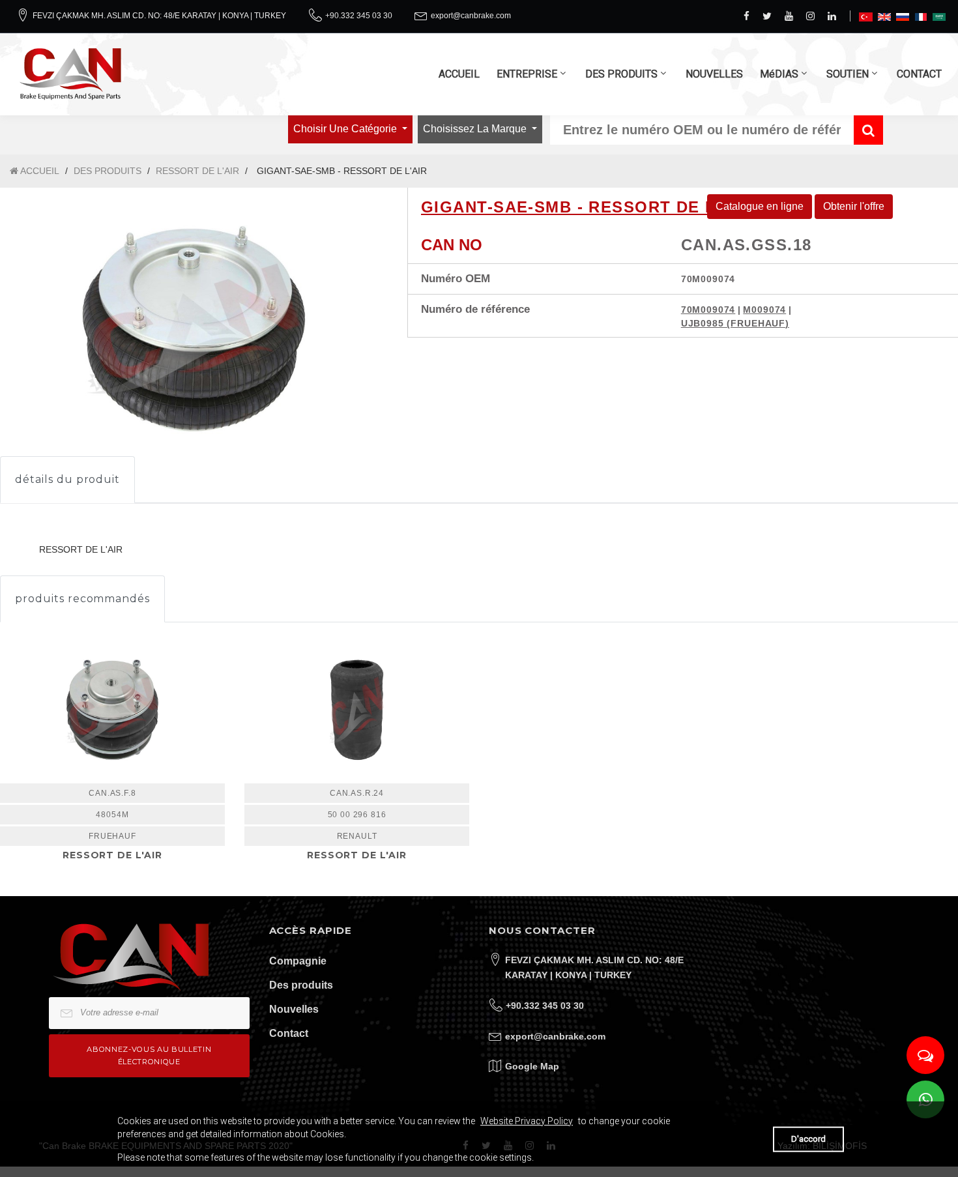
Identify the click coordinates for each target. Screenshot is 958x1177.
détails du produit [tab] (67, 479)
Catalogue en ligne (760, 206)
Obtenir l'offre (853, 206)
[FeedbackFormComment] (925, 1055)
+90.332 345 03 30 (358, 15)
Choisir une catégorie (346, 128)
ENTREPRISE (527, 74)
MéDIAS (779, 74)
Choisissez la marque (476, 128)
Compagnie (298, 960)
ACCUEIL (459, 74)
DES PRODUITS (621, 74)
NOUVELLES (714, 74)
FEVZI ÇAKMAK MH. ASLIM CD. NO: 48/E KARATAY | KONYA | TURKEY (159, 15)
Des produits (301, 985)
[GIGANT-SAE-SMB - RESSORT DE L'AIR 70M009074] (194, 329)
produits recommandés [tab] (82, 598)
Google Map (532, 1066)
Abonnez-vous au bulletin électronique (149, 1055)
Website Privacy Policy (526, 1121)
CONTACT (919, 74)
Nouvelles (294, 1009)
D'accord (808, 1139)
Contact (288, 1033)
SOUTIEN (847, 74)
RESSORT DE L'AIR (197, 171)
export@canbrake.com (471, 15)
